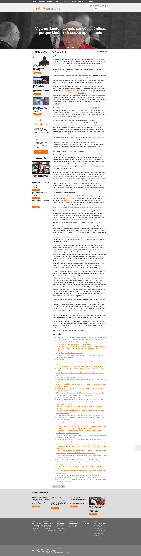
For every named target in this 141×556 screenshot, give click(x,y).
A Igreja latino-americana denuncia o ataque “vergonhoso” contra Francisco (79, 415)
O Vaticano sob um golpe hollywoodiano (68, 377)
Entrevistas (59, 526)
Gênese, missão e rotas (37, 525)
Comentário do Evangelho (100, 525)
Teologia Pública (48, 526)
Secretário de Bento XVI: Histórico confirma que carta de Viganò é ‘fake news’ (80, 399)
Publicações (66, 1)
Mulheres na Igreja (98, 538)
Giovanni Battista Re (70, 90)
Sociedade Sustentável (49, 532)
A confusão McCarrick (63, 464)
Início (34, 1)
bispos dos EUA (75, 247)
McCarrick (67, 198)
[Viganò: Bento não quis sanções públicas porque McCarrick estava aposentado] (65, 52)
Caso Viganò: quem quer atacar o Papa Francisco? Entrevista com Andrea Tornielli (81, 337)
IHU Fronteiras (47, 528)
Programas (50, 1)
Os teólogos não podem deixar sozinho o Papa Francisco (73, 344)
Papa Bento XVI (69, 200)
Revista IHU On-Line (74, 526)
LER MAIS (37, 73)
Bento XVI (94, 108)
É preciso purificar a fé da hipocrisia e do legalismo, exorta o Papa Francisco (79, 339)
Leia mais (36, 189)
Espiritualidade (82, 1)
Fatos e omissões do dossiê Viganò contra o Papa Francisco (75, 395)
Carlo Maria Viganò (100, 59)
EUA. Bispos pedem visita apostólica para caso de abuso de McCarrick (78, 462)
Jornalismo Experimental (62, 530)
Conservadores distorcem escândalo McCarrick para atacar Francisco (77, 477)
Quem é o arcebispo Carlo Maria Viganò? (69, 397)
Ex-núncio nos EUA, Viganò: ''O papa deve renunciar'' (72, 424)
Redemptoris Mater (84, 125)
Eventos (74, 1)
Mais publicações (73, 525)
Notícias (58, 1)
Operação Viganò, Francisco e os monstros (69, 353)
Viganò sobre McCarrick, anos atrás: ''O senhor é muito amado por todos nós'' (80, 393)
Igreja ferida (60, 359)
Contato (91, 1)
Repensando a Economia (50, 530)
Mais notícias (60, 525)
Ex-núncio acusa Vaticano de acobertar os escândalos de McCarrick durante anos (81, 444)
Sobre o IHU (42, 1)
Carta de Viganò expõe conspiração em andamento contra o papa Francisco (79, 422)
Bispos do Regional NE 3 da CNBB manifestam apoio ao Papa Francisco (78, 342)
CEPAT (33, 530)
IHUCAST (59, 532)
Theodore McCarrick (59, 63)
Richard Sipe (82, 93)
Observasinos (47, 525)
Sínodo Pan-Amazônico (99, 537)
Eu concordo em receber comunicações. (41, 143)
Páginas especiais (61, 528)
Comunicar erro (59, 486)
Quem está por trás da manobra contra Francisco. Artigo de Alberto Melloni (79, 366)
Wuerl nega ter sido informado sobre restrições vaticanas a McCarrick (77, 459)
